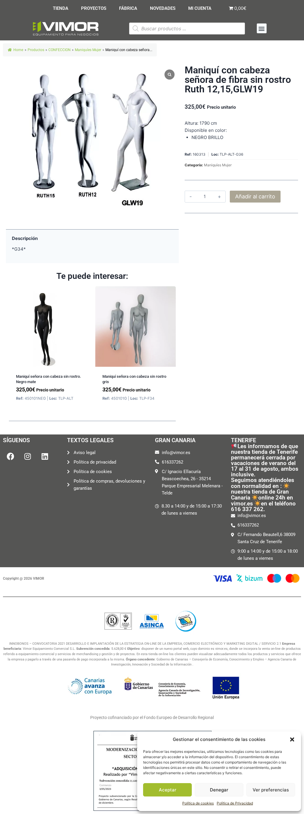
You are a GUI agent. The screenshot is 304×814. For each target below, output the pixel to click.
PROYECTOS (93, 8)
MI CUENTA (199, 8)
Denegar (219, 790)
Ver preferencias (271, 790)
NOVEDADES (162, 8)
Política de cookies (198, 803)
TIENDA (60, 8)
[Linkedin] (44, 456)
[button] (292, 739)
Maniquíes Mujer (218, 165)
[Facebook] (10, 456)
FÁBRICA (128, 8)
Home (18, 50)
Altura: (191, 123)
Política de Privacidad (235, 803)
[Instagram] (27, 456)
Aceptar (167, 790)
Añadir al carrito (255, 196)
